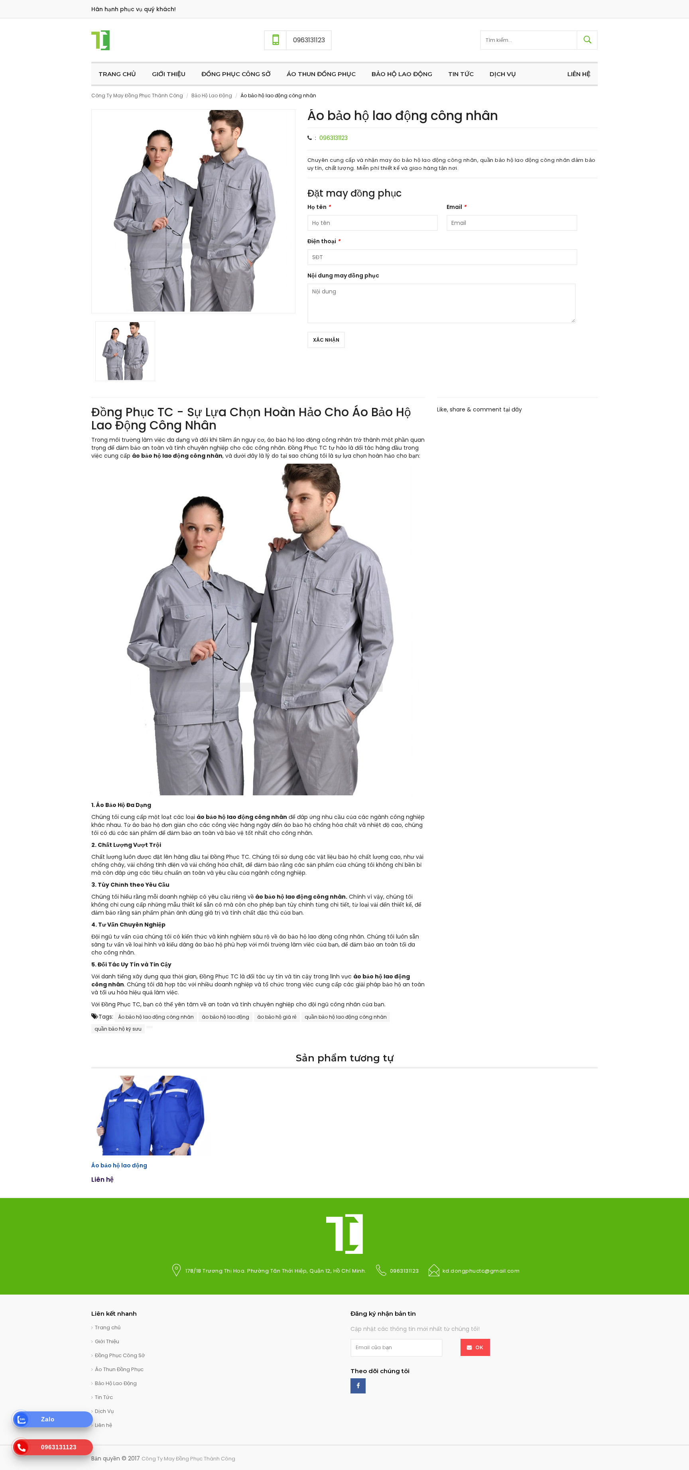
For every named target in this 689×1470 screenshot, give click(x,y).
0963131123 (333, 138)
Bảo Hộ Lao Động (211, 95)
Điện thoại (323, 241)
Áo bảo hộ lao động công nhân (156, 1016)
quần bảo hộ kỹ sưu (118, 1028)
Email (456, 207)
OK (479, 1347)
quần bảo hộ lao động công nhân (346, 1016)
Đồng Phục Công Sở (120, 1355)
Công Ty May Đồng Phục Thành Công (137, 95)
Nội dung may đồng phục (343, 275)
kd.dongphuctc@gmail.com (481, 1271)
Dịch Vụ (104, 1411)
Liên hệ (103, 1425)
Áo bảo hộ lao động (119, 1165)
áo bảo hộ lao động (225, 1016)
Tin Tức (104, 1397)
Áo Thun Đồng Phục (119, 1369)
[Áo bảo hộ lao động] (151, 1115)
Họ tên (319, 207)
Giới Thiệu (107, 1341)
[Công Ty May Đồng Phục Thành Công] (100, 40)
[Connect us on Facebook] (358, 1385)
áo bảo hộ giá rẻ (277, 1016)
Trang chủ (107, 1327)
